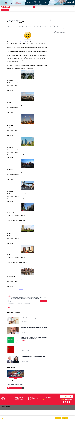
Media (42, 7)
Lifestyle (9, 307)
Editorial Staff (3, 400)
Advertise (3, 398)
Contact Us (3, 399)
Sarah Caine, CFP (33, 359)
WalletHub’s (24, 41)
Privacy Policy (31, 397)
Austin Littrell (24, 319)
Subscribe (43, 301)
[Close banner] (73, 1)
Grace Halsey (24, 340)
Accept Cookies (65, 418)
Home (72, 407)
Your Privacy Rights (32, 400)
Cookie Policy (34, 419)
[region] (37, 418)
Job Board (17, 398)
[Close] (73, 418)
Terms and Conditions (19, 399)
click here (21, 289)
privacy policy (28, 303)
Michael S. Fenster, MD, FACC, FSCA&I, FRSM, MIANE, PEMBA (32, 330)
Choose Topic (4, 9)
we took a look (18, 41)
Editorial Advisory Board (19, 397)
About (2, 397)
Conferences (51, 7)
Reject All (58, 418)
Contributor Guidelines (19, 400)
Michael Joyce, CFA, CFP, (26, 359)
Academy (46, 7)
